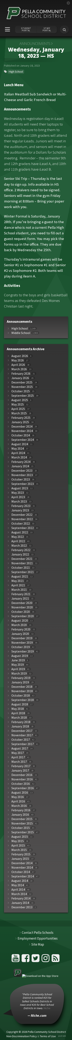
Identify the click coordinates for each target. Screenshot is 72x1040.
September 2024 (22, 440)
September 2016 (22, 788)
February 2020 (20, 629)
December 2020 (21, 603)
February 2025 (20, 418)
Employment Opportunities (38, 938)
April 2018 (18, 713)
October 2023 (20, 479)
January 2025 (20, 422)
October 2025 (20, 391)
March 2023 (19, 501)
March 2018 (19, 717)
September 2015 (22, 832)
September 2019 (22, 651)
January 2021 (20, 598)
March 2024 (19, 457)
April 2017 (18, 757)
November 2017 (22, 735)
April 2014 (18, 889)
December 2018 (21, 687)
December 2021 (21, 559)
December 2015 (21, 819)
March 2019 (19, 673)
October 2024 (20, 435)
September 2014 (22, 876)
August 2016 (19, 792)
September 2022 (22, 528)
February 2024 (20, 462)
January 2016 (20, 814)
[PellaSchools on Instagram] (46, 960)
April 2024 (18, 453)
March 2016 (19, 806)
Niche (47, 1008)
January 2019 (20, 682)
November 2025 (22, 387)
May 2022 (17, 537)
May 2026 (17, 360)
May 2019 (17, 665)
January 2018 (20, 726)
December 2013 (21, 907)
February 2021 (20, 594)
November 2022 (22, 519)
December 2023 (21, 470)
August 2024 (19, 444)
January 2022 (20, 554)
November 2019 (22, 642)
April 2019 (18, 669)
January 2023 (20, 510)
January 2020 (20, 634)
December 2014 (21, 863)
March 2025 (19, 413)
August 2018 (19, 704)
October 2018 (20, 695)
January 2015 (20, 859)
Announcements (34, 43)
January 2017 (20, 770)
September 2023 (22, 484)
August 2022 (19, 532)
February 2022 (20, 550)
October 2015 (20, 828)
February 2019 (20, 678)
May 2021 (17, 581)
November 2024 (22, 431)
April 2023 (18, 497)
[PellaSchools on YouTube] (16, 960)
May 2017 (17, 753)
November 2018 (22, 691)
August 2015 (19, 837)
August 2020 (19, 620)
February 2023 (20, 506)
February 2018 (20, 722)
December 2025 (21, 382)
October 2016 (20, 784)
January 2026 (20, 378)
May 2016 (17, 797)
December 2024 (21, 426)
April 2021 (18, 585)
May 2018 (17, 709)
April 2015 (18, 845)
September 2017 (22, 744)
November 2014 (22, 867)
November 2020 (22, 607)
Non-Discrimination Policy (21, 1036)
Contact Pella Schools (37, 932)
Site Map (37, 944)
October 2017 (20, 740)
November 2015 (22, 823)
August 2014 (19, 881)
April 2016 (18, 801)
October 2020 (20, 612)
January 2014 (20, 903)
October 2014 (20, 872)
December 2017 (21, 731)
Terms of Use (48, 1036)
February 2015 (20, 854)
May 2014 (17, 885)
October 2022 (20, 523)
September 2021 (22, 572)
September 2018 (22, 700)
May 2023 (17, 493)
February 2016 (20, 810)
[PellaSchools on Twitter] (36, 960)
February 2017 (20, 766)
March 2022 (19, 545)
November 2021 (22, 563)
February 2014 (20, 898)
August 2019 (19, 656)
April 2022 (18, 541)
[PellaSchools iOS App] (36, 976)
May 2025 (17, 404)
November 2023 (22, 475)
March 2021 (19, 590)
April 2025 (18, 409)
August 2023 (19, 488)
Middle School (20, 333)
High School (16, 71)
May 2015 (17, 841)
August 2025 (19, 400)
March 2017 (19, 762)
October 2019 (20, 647)
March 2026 (19, 369)
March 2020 (19, 625)
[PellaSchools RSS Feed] (56, 960)
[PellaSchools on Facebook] (26, 960)
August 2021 (19, 576)
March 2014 (19, 894)
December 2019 (21, 638)
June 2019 (18, 660)
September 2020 (22, 616)
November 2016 (22, 779)
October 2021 (20, 568)
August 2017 (19, 748)
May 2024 (17, 448)
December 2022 (21, 515)
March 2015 (19, 850)
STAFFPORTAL (47, 29)
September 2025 (22, 396)
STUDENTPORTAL (26, 29)
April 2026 (18, 365)
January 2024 (20, 466)
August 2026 (19, 356)
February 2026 (20, 373)
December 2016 (21, 775)
